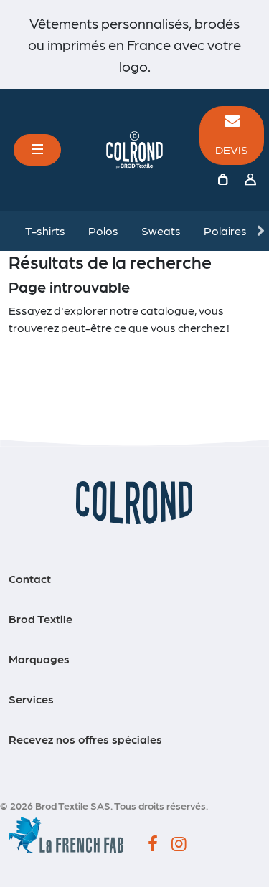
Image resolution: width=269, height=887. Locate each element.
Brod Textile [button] (40, 618)
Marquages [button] (39, 658)
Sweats (161, 230)
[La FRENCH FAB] (66, 833)
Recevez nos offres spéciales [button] (85, 739)
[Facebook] (153, 845)
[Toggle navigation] (37, 150)
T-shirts (45, 230)
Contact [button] (30, 578)
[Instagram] (179, 845)
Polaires (225, 230)
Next (260, 231)
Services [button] (31, 699)
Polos (103, 230)
